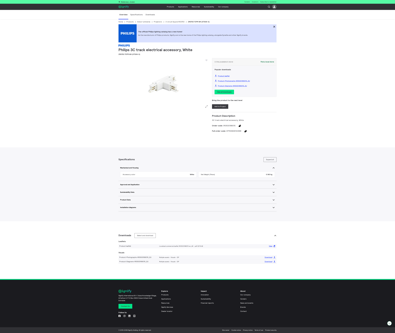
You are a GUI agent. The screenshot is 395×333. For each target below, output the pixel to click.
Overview (123, 14)
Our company (223, 7)
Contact (243, 311)
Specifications (136, 14)
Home (120, 22)
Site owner (225, 330)
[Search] (269, 7)
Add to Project (220, 106)
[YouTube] (134, 316)
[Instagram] (124, 316)
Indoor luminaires (143, 22)
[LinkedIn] (129, 316)
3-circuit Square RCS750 (175, 22)
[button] (120, 83)
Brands (243, 307)
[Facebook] (119, 316)
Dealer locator (167, 311)
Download (268, 257)
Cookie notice (236, 330)
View (270, 246)
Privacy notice (248, 330)
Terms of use (259, 330)
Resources (196, 7)
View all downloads (224, 92)
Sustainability (209, 7)
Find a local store (267, 62)
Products (170, 7)
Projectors (158, 22)
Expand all (270, 159)
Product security (270, 330)
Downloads (150, 14)
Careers (243, 299)
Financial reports (207, 303)
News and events (246, 303)
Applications (183, 7)
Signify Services (167, 307)
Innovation (205, 295)
